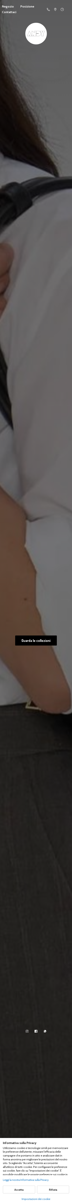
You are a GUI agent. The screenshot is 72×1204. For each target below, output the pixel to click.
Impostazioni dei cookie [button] (36, 1199)
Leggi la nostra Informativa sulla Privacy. (26, 1180)
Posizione (27, 6)
